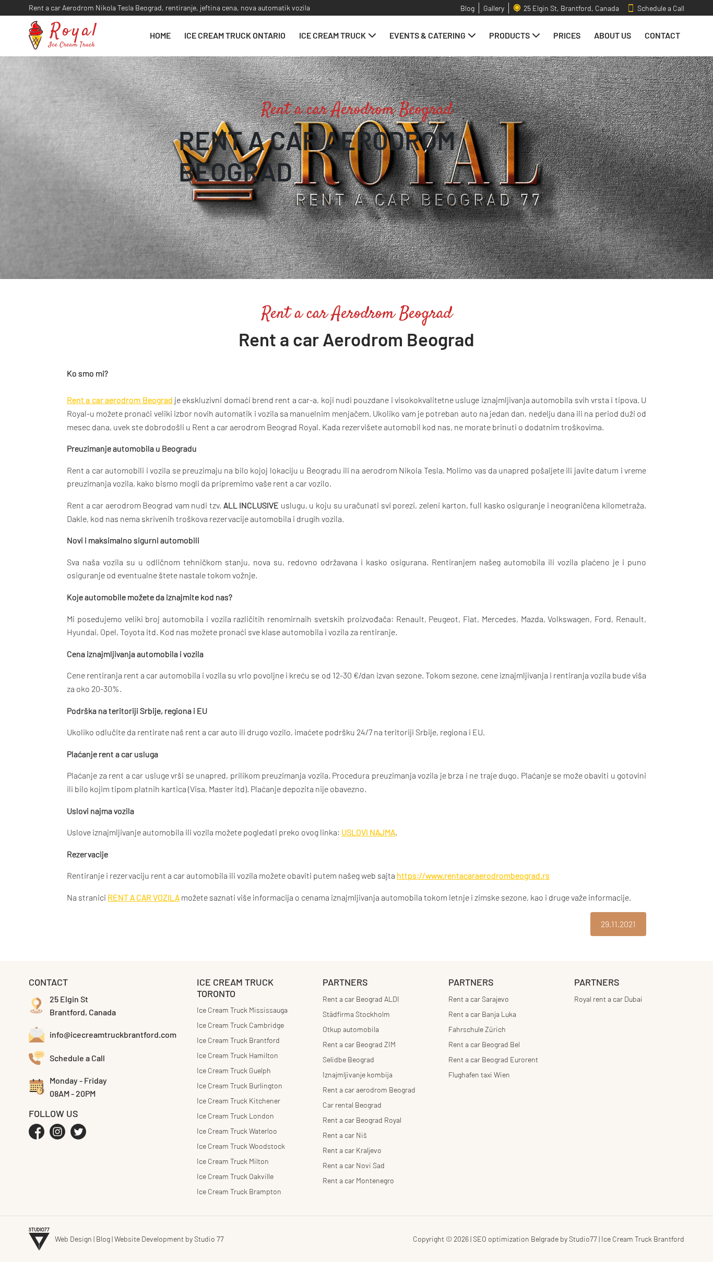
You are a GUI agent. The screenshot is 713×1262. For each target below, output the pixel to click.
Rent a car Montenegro (358, 1180)
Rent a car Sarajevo (478, 998)
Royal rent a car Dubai (608, 998)
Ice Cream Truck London (235, 1115)
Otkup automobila (351, 1029)
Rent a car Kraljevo (352, 1150)
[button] (337, 35)
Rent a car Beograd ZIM (359, 1044)
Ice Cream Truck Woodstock (241, 1146)
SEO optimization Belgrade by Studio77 (535, 1238)
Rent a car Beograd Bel (484, 1044)
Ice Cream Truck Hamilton (237, 1055)
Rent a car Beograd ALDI (361, 998)
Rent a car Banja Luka (482, 1014)
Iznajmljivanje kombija (358, 1074)
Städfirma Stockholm (356, 1014)
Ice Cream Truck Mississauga (242, 1009)
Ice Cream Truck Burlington (239, 1085)
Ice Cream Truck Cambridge (240, 1025)
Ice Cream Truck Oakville (235, 1176)
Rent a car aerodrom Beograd (369, 1089)
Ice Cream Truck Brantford (238, 1040)
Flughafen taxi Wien (479, 1074)
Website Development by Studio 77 (169, 1238)
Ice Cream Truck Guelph (234, 1070)
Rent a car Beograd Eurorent (493, 1059)
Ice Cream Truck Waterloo (237, 1130)
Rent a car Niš (345, 1135)
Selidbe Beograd (348, 1059)
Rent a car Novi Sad (354, 1165)
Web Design (73, 1238)
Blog (103, 1238)
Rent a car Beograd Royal (362, 1119)
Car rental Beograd (352, 1104)
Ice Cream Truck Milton (233, 1161)
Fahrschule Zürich (477, 1029)
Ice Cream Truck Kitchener (238, 1100)
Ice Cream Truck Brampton (239, 1191)
